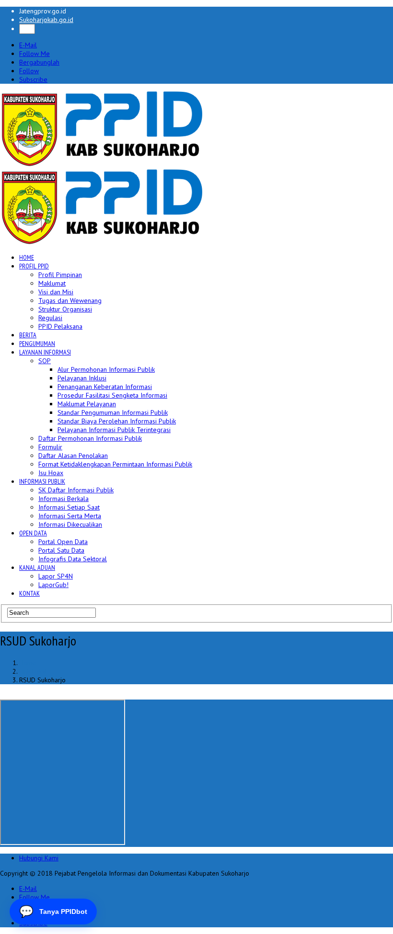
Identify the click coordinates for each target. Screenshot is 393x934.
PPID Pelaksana (60, 326)
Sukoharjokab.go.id (46, 19)
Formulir (50, 447)
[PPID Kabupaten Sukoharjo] (102, 164)
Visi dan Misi (55, 292)
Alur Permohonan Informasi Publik (106, 369)
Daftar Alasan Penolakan (73, 455)
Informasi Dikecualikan (70, 524)
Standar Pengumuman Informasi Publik (113, 412)
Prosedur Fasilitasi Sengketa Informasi (112, 395)
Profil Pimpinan (60, 274)
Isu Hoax (50, 472)
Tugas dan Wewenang (70, 300)
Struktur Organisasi (65, 309)
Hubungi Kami (38, 858)
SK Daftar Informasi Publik (76, 490)
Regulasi (50, 317)
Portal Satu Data (61, 550)
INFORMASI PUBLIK (42, 481)
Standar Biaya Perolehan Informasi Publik (117, 421)
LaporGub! (53, 584)
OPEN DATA (33, 533)
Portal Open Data (63, 541)
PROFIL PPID (34, 266)
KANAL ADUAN (37, 567)
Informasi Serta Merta (69, 515)
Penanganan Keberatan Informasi (105, 386)
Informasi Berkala (63, 498)
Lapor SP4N (55, 576)
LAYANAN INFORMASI (45, 352)
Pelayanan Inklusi (82, 378)
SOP (44, 360)
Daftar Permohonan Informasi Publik (90, 438)
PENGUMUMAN (37, 343)
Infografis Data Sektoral (72, 559)
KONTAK (29, 593)
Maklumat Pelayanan (87, 404)
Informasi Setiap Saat (69, 507)
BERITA (27, 335)
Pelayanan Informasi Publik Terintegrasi (114, 429)
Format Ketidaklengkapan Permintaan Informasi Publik (115, 464)
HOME (26, 257)
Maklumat (52, 283)
